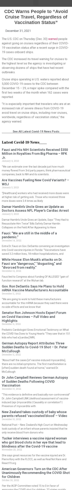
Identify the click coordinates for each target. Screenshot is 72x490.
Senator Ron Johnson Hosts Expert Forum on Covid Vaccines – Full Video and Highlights (34, 316)
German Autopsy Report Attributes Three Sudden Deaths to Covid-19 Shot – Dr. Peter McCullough (35, 347)
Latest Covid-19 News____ (24, 142)
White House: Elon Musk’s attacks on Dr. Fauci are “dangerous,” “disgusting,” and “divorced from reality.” (32, 263)
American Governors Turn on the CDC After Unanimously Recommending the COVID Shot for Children (36, 473)
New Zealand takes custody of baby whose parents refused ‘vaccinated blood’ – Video (34, 414)
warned (53, 39)
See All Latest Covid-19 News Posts (36, 131)
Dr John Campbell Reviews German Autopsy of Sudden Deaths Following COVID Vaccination (35, 381)
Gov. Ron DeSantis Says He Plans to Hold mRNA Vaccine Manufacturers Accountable (35, 288)
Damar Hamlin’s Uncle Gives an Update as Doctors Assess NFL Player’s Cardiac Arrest (35, 209)
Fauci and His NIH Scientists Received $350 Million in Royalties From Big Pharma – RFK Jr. (35, 153)
